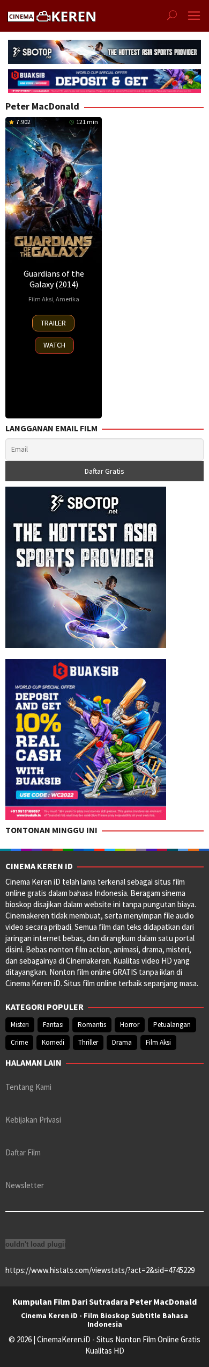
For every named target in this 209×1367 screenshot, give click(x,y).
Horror (129, 1024)
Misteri (20, 1024)
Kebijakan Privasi (33, 1120)
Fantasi (53, 1024)
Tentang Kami (28, 1087)
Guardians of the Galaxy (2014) (54, 279)
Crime (19, 1042)
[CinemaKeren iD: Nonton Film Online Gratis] (51, 15)
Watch (54, 345)
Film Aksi (40, 299)
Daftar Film (23, 1152)
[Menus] (194, 15)
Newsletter (24, 1185)
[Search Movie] (172, 16)
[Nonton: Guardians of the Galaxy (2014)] (53, 190)
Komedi (53, 1042)
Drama (122, 1042)
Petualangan (172, 1024)
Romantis (92, 1024)
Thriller (88, 1042)
